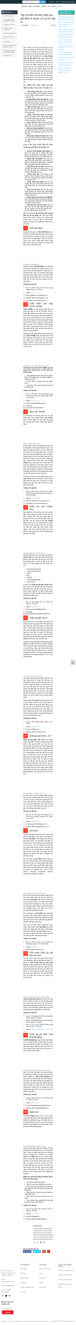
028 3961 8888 (35, 498)
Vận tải (30, 6)
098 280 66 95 (35, 821)
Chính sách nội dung (65, 1279)
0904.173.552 (44, 1029)
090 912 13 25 (35, 292)
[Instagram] (41, 1242)
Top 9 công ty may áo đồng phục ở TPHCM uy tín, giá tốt (65, 47)
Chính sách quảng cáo (65, 1270)
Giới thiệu (24, 6)
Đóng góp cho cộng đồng (68, 2)
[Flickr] (38, 1242)
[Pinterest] (44, 1242)
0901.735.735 (35, 1103)
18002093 (34, 947)
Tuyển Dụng (24, 1278)
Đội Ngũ (23, 1273)
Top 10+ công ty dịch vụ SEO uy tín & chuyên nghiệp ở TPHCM (65, 70)
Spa (49, 6)
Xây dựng (37, 6)
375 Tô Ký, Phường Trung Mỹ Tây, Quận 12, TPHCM (8, 1273)
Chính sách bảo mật (27, 1287)
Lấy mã (7, 1312)
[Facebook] (34, 1242)
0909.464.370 (35, 1029)
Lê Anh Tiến (37, 1226)
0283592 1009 (35, 726)
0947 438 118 (35, 1214)
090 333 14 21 (35, 400)
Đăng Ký (59, 6)
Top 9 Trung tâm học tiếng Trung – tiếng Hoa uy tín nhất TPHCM (66, 24)
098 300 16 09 (35, 606)
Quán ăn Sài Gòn (45, 1269)
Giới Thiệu (51, 2)
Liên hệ (58, 2)
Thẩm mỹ (43, 6)
